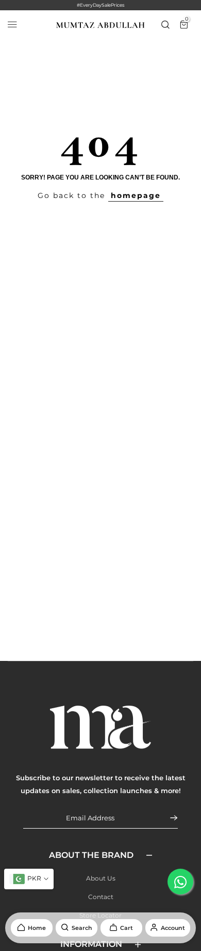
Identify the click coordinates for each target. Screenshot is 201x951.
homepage (136, 195)
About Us (100, 878)
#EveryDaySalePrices (100, 5)
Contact (100, 897)
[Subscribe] (167, 818)
